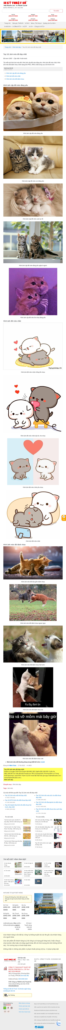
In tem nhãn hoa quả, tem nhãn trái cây (48, 872)
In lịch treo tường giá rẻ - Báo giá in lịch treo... (9, 881)
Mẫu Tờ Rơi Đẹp (53, 1016)
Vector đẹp (55, 1003)
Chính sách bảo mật (24, 1006)
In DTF (25, 26)
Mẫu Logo (36, 1007)
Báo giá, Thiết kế (18, 23)
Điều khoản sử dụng (24, 1003)
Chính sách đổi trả (24, 1009)
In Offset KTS (17, 26)
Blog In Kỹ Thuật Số (38, 1003)
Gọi (64, 519)
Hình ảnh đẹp (17, 47)
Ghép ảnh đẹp (56, 1007)
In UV (30, 26)
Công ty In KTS (39, 26)
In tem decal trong (7, 864)
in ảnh (43, 762)
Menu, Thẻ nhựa (36, 23)
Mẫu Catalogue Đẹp (39, 1020)
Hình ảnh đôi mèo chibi (12, 76)
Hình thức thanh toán (24, 1012)
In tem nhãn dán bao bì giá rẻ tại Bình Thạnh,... (28, 872)
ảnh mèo (10, 788)
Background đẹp (38, 1010)
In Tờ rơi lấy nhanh (47, 864)
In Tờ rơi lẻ (7, 870)
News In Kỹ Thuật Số (48, 1003)
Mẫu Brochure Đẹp (48, 1020)
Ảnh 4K (47, 1007)
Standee (53, 1023)
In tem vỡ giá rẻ (28, 863)
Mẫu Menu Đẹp (45, 1016)
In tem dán (27, 879)
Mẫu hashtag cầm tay (39, 1023)
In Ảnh (27, 23)
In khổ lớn (7, 26)
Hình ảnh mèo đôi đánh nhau (14, 79)
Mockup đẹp (45, 1010)
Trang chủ (7, 23)
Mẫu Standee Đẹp (38, 1013)
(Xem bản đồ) (24, 975)
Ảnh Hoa (51, 1007)
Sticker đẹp (54, 1010)
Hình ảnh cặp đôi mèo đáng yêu (15, 73)
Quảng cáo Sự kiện (49, 23)
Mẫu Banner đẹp (38, 1016)
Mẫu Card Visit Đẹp (47, 1013)
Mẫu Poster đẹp (55, 1013)
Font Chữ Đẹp (47, 1023)
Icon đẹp (50, 1010)
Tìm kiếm (56, 11)
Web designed (7, 1003)
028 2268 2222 (23, 979)
